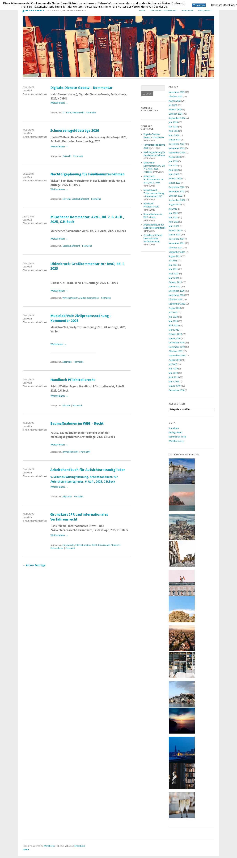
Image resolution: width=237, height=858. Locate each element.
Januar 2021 (174, 286)
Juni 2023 (173, 161)
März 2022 (174, 226)
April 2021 (174, 273)
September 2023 (177, 152)
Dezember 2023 (176, 144)
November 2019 (177, 347)
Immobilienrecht (70, 452)
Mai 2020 (173, 321)
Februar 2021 (175, 282)
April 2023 (174, 170)
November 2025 (177, 92)
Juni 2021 (173, 265)
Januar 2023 (174, 182)
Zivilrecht (66, 156)
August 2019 (175, 360)
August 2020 (175, 308)
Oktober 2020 (175, 299)
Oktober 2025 (175, 96)
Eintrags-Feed (175, 432)
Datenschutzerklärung (163, 10)
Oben (26, 849)
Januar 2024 (174, 139)
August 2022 (175, 204)
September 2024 (177, 118)
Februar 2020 (175, 334)
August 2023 (175, 157)
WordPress (49, 846)
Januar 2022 (174, 234)
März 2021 (174, 278)
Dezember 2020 (176, 290)
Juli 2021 (173, 260)
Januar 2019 (174, 386)
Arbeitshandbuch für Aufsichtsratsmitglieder (87, 470)
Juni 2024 (173, 122)
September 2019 (177, 355)
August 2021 (175, 256)
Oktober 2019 (175, 351)
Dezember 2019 (176, 342)
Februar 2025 (175, 109)
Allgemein (67, 362)
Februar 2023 (175, 178)
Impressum (187, 10)
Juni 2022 (173, 213)
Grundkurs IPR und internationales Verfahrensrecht (152, 238)
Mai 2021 (173, 269)
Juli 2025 (173, 105)
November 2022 (177, 191)
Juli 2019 (173, 364)
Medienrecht (78, 112)
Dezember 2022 (176, 187)
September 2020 (177, 303)
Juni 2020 (173, 316)
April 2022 (174, 221)
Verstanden (199, 5)
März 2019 (174, 381)
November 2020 (177, 295)
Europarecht (68, 545)
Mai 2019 (173, 373)
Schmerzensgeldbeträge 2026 (74, 131)
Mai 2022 (173, 217)
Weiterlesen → (59, 102)
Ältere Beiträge (34, 565)
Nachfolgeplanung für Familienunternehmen (87, 174)
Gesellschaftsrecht (80, 199)
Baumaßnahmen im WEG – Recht (77, 424)
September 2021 (177, 252)
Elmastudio (79, 846)
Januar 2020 (174, 338)
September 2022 (177, 200)
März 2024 (174, 135)
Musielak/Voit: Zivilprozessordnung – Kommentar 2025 (153, 193)
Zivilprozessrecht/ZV (89, 298)
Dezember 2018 (176, 390)
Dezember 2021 (176, 239)
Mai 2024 (173, 126)
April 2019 (174, 377)
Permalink (91, 112)
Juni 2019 (173, 368)
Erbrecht (66, 199)
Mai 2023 (173, 165)
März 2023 (174, 174)
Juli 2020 (173, 312)
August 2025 (175, 100)
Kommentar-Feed (177, 436)
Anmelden (174, 428)
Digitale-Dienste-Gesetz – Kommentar (81, 88)
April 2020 (174, 325)
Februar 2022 (175, 230)
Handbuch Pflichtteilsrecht (72, 380)
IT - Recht (66, 112)
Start (142, 10)
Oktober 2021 (175, 247)
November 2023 (177, 148)
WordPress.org (176, 441)
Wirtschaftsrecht (70, 298)
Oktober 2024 (175, 113)
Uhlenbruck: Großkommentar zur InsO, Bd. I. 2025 (153, 179)
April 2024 (174, 131)
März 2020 (174, 329)
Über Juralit (205, 10)
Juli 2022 (173, 208)
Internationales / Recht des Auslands (92, 545)
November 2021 (177, 243)
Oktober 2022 (175, 195)
